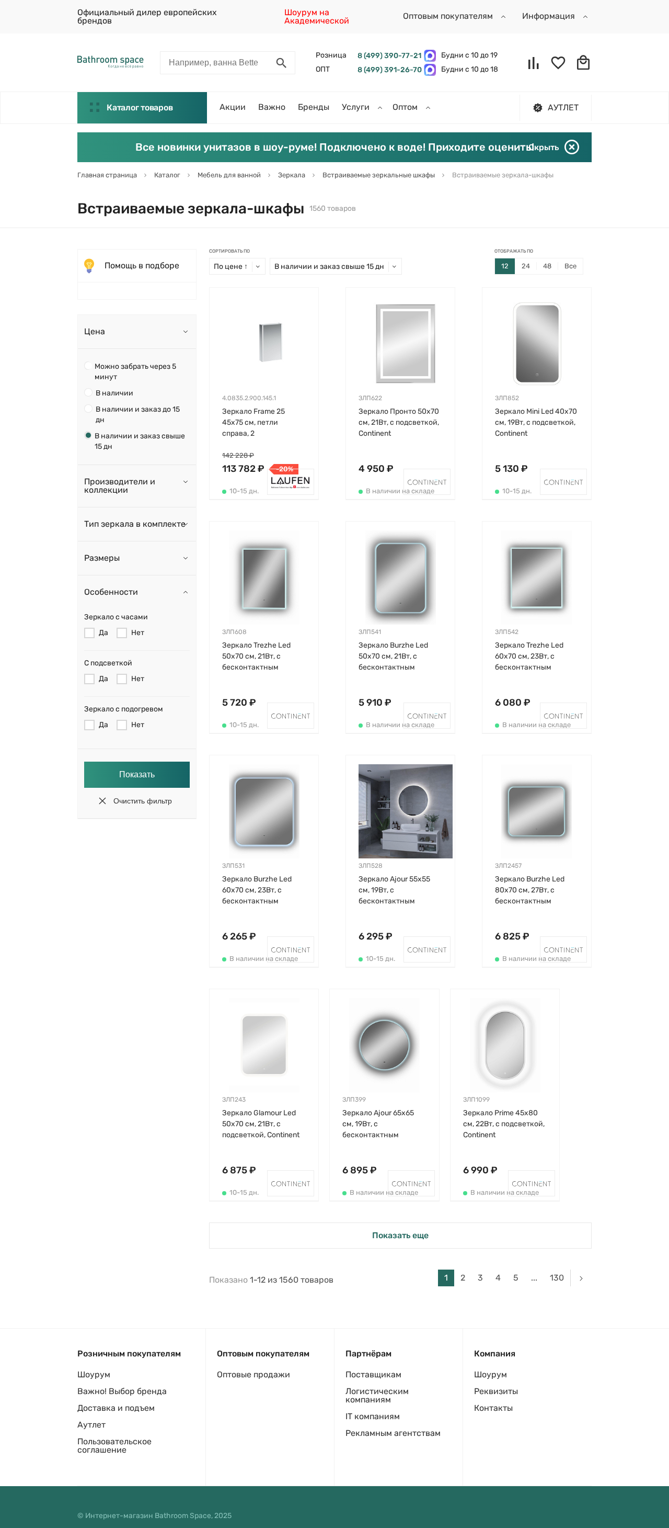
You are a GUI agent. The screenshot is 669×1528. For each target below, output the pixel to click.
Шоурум (93, 1374)
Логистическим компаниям (377, 1395)
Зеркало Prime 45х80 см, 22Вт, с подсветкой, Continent (504, 1123)
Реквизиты (496, 1391)
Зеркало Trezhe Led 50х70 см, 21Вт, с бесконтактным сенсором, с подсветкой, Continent (260, 657)
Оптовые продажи (253, 1374)
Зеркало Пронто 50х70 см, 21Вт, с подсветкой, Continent (399, 422)
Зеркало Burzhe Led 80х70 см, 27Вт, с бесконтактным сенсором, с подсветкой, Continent (533, 891)
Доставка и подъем (116, 1408)
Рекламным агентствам (393, 1433)
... (534, 1278)
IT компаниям (372, 1416)
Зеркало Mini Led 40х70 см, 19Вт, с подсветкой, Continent (536, 422)
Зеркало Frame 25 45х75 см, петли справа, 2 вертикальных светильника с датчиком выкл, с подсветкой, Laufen (256, 423)
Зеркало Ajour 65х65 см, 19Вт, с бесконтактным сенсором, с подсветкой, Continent (381, 1124)
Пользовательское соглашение (114, 1445)
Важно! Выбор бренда (122, 1391)
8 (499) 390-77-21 (388, 55)
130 (557, 1278)
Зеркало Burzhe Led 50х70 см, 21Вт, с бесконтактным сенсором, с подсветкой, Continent (397, 657)
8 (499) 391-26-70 (388, 69)
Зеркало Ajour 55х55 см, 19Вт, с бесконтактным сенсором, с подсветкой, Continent (397, 891)
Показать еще (400, 1235)
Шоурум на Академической (316, 16)
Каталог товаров (139, 107)
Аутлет (91, 1425)
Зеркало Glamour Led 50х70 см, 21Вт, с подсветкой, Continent (260, 1123)
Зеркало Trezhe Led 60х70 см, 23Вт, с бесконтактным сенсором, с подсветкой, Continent (533, 657)
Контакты (493, 1408)
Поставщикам (373, 1374)
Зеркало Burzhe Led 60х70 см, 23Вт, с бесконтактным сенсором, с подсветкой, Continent (260, 891)
